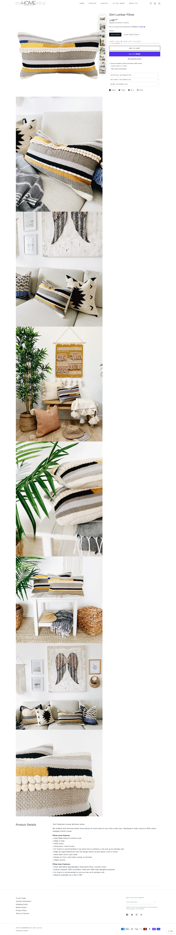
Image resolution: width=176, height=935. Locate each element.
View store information (119, 69)
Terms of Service (22, 913)
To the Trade (21, 898)
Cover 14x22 (115, 34)
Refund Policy (21, 907)
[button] (151, 3)
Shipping (111, 22)
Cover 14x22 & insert (131, 34)
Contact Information (23, 901)
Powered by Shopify (22, 930)
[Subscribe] (154, 902)
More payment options (135, 58)
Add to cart (134, 48)
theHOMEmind (25, 927)
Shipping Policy (22, 904)
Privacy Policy (21, 910)
